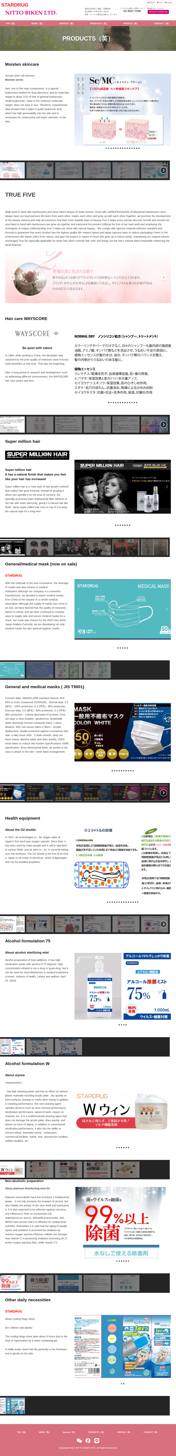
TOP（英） (11, 23)
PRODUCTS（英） (99, 23)
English (169, 2)
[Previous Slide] (12, 277)
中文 (160, 2)
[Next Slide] (163, 277)
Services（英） (69, 1432)
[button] (78, 110)
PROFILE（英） (131, 23)
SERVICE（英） (67, 23)
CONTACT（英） (162, 23)
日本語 (152, 2)
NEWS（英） (37, 23)
